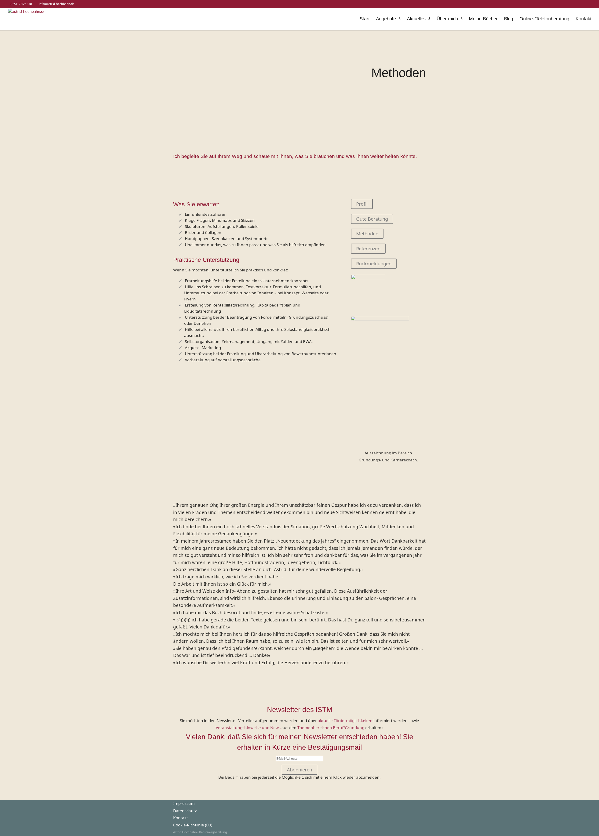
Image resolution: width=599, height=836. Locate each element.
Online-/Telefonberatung (544, 19)
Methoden (367, 233)
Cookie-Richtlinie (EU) (192, 825)
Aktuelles (416, 19)
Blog (508, 19)
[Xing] (85, 4)
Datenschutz (185, 810)
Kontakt (584, 19)
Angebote (386, 19)
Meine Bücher (483, 19)
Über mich (447, 19)
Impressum (184, 803)
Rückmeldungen (373, 263)
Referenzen (368, 248)
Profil (362, 204)
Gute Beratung (372, 219)
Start (365, 19)
